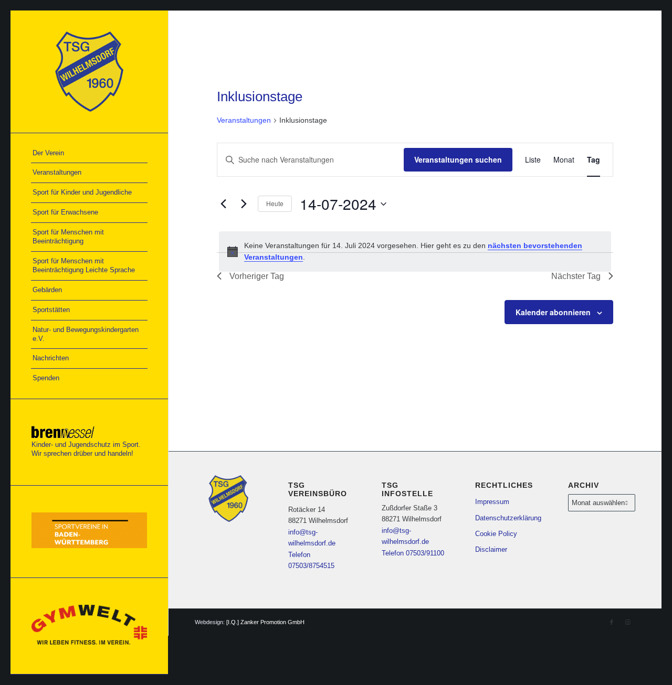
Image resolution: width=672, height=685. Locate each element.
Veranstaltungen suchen (458, 159)
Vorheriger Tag (256, 276)
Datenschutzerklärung (508, 518)
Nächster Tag (576, 276)
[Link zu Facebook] (612, 622)
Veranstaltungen (244, 120)
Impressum (492, 502)
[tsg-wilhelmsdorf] (89, 71)
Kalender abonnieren (553, 312)
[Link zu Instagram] (627, 622)
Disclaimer (491, 549)
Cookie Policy (496, 534)
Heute (275, 203)
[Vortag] (223, 204)
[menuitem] (89, 154)
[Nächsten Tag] (243, 204)
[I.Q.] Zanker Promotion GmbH (265, 622)
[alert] (415, 251)
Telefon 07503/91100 (413, 553)
